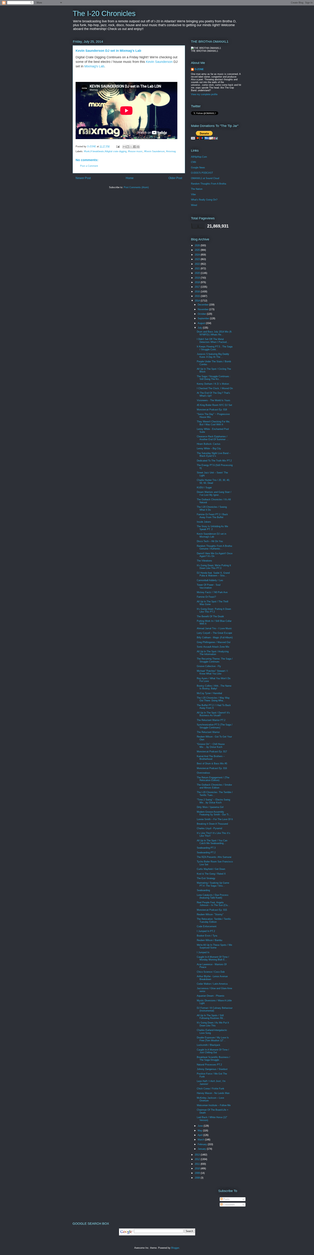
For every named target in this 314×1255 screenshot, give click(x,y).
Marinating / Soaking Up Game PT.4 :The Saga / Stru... (213, 884)
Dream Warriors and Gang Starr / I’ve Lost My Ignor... (214, 493)
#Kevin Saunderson (154, 151)
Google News (198, 167)
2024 (198, 254)
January (202, 1148)
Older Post (175, 178)
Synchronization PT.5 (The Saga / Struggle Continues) (214, 726)
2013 (198, 1154)
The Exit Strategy (206, 878)
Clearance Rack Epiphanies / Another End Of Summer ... (212, 438)
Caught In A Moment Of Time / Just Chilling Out (213, 1051)
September (204, 318)
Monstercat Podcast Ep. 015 (212, 910)
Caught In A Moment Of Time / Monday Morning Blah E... (213, 958)
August (202, 323)
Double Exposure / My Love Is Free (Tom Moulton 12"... (213, 1039)
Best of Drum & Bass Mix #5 (212, 763)
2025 (198, 250)
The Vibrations (204, 560)
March (201, 1139)
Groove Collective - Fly (209, 666)
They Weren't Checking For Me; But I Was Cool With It (213, 423)
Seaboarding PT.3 (206, 847)
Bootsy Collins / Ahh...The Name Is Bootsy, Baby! (214, 687)
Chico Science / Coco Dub (211, 971)
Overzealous (203, 772)
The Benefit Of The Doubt (210, 616)
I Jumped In (203, 952)
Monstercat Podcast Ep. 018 (212, 409)
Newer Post (83, 178)
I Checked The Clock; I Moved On (215, 388)
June (201, 1125)
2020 (198, 273)
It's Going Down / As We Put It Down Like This (213, 1024)
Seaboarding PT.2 (206, 852)
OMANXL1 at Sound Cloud (205, 178)
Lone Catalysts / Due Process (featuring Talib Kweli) (212, 896)
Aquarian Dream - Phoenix (210, 995)
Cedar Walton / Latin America (212, 983)
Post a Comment (89, 166)
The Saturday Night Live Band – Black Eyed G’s (213, 454)
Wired (194, 205)
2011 (198, 1164)
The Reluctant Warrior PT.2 (211, 720)
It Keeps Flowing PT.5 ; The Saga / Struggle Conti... (214, 348)
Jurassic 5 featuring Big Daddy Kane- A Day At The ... (213, 355)
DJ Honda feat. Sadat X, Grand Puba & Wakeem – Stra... (213, 574)
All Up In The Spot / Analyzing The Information (213, 653)
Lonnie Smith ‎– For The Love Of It (215, 819)
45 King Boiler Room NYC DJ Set (214, 405)
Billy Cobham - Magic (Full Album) (215, 637)
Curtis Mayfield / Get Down (211, 869)
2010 (198, 1168)
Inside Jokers (204, 521)
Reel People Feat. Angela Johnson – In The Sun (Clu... (213, 904)
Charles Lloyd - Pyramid (209, 828)
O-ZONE (199, 69)
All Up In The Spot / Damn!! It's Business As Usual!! (213, 714)
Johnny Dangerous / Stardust (212, 1069)
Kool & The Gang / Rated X (211, 873)
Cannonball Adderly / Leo (210, 580)
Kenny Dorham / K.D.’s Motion (213, 383)
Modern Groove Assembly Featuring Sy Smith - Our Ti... (214, 813)
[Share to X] (131, 147)
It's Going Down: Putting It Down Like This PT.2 (214, 610)
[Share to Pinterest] (138, 147)
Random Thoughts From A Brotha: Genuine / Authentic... (215, 547)
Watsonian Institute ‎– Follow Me (214, 1105)
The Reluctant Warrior (208, 732)
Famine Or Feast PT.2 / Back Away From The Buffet (212, 516)
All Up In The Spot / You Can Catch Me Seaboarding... (212, 842)
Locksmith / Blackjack (208, 1045)
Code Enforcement (206, 926)
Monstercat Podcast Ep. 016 (212, 768)
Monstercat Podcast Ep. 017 (212, 751)
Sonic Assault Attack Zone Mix (213, 646)
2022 (198, 264)
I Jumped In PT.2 (206, 931)
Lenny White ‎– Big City (209, 448)
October (202, 314)
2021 (198, 268)
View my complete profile (204, 94)
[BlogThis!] (128, 147)
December (203, 304)
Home (130, 178)
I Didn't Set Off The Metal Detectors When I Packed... (213, 340)
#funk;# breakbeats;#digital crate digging (105, 151)
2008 (198, 1177)
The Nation (196, 189)
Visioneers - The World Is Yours (213, 400)
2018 (198, 282)
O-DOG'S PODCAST (202, 172)
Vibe (193, 194)
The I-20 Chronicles (104, 13)
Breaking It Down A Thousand (212, 823)
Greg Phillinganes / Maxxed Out (213, 642)
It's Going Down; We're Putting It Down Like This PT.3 (214, 567)
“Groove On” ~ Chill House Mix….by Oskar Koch (211, 745)
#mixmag (171, 151)
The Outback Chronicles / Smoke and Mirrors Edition (214, 786)
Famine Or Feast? (206, 596)
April (200, 1135)
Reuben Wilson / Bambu (209, 940)
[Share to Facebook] (134, 147)
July (200, 327)
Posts (226, 1199)
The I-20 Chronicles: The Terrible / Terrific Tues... (215, 793)
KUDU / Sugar (204, 487)
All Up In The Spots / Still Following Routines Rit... (211, 1017)
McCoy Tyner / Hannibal (209, 693)
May (200, 1130)
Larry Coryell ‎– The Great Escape (214, 633)
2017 (198, 286)
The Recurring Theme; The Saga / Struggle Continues (215, 660)
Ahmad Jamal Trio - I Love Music (214, 628)
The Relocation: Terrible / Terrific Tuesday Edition (214, 920)
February (203, 1144)
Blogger (175, 1247)
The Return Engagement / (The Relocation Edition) (213, 779)
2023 (198, 259)
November (203, 309)
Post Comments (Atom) (136, 187)
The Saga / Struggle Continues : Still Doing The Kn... (214, 378)
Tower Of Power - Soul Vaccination (208, 586)
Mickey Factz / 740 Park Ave (212, 592)
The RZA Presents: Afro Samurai (214, 857)
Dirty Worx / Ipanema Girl (210, 807)
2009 (198, 1173)
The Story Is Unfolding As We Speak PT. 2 (212, 528)
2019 (198, 277)
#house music (135, 151)
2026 (198, 245)
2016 (198, 291)
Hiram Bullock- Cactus (208, 444)
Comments (229, 1204)
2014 (198, 300)
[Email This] (124, 147)
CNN (193, 162)
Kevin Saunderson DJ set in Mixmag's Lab (211, 535)
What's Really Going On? (204, 199)
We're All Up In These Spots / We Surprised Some (214, 946)
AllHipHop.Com (199, 156)
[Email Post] (117, 146)
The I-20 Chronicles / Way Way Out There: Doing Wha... (213, 699)
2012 (198, 1159)
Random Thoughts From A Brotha (208, 183)
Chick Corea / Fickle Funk (210, 1088)
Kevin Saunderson (159, 62)
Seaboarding (203, 890)
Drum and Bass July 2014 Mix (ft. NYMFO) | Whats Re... (214, 333)
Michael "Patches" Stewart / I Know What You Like (212, 672)
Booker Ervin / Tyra (207, 935)
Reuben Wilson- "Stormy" (210, 914)
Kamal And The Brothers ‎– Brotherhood (211, 758)
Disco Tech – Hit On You (210, 541)
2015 (198, 296)
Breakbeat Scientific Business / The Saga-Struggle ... (213, 1058)
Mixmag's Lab (94, 66)
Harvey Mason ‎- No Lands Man (213, 1093)
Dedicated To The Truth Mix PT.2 (214, 460)
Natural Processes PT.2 (209, 1064)
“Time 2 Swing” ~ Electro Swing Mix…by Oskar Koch (213, 801)
